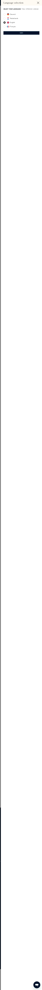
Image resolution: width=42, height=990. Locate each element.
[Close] (38, 3)
